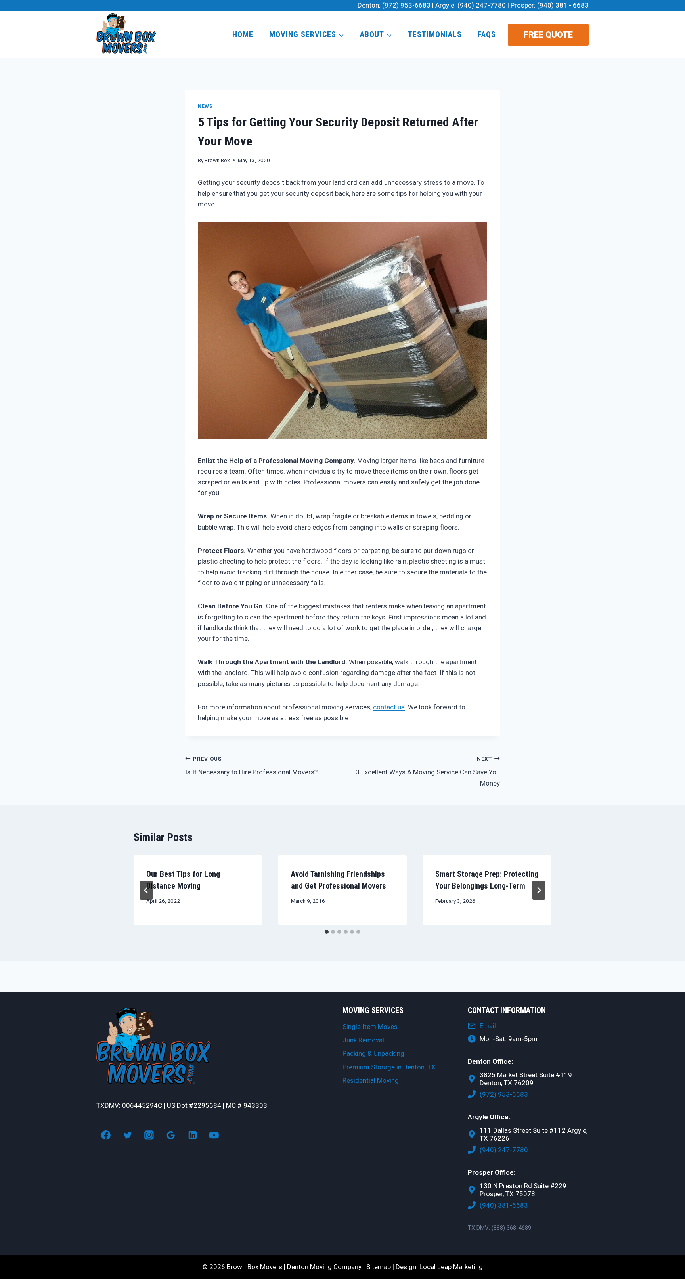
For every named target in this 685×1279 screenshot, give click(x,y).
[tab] (327, 932)
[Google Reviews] (170, 1135)
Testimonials (435, 34)
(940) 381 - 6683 (563, 5)
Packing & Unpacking (373, 1053)
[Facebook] (105, 1135)
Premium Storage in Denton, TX (389, 1067)
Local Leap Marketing (451, 1267)
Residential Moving (370, 1080)
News (205, 106)
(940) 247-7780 (481, 5)
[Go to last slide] (146, 890)
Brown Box (217, 160)
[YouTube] (214, 1135)
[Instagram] (149, 1135)
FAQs (487, 34)
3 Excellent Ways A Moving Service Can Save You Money (428, 771)
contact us (389, 707)
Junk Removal (363, 1040)
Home (242, 34)
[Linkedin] (192, 1135)
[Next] (538, 890)
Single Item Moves (370, 1026)
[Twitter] (127, 1135)
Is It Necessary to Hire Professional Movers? (251, 765)
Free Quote (548, 35)
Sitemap (378, 1267)
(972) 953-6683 (406, 5)
